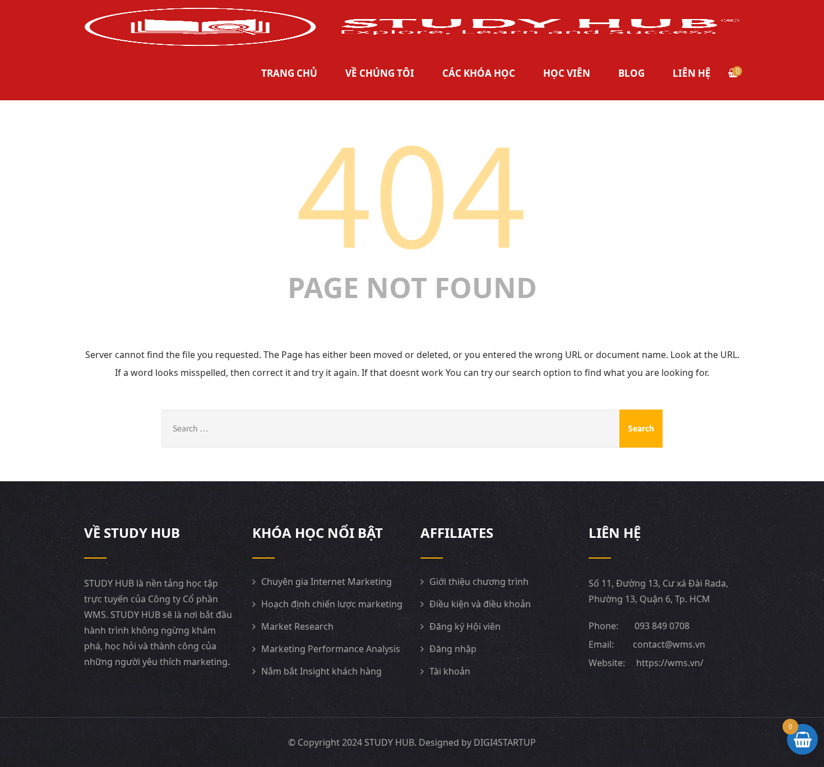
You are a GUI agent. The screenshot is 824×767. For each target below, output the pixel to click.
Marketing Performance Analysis (330, 649)
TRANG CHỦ (289, 73)
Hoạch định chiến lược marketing (331, 604)
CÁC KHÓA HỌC (478, 73)
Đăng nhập (452, 649)
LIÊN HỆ (692, 73)
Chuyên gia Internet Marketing (326, 581)
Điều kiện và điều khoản (480, 604)
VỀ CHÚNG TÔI (379, 73)
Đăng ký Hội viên (465, 626)
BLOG (631, 73)
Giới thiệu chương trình (479, 581)
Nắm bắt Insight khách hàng (321, 671)
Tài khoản (449, 671)
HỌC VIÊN (566, 73)
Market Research (297, 626)
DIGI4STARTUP (505, 742)
